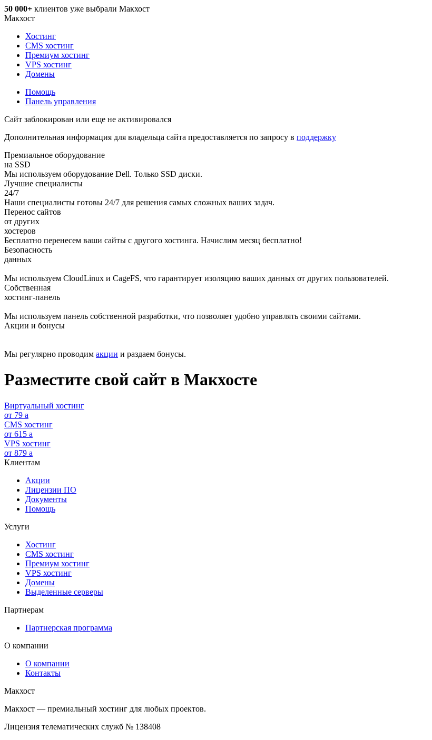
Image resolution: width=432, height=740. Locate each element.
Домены (40, 73)
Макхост (19, 18)
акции (107, 353)
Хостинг (40, 36)
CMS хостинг (49, 45)
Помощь (40, 91)
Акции (37, 480)
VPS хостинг (48, 64)
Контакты (43, 672)
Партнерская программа (68, 627)
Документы (46, 499)
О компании (47, 663)
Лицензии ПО (50, 489)
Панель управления (60, 101)
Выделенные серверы (64, 591)
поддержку (316, 137)
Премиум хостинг (57, 55)
